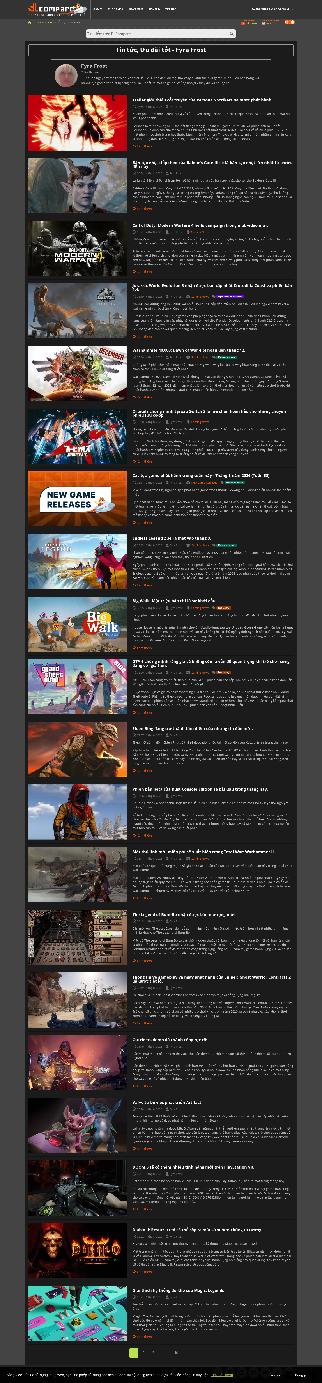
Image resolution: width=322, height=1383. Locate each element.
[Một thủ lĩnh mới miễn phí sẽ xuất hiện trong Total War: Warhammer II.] (77, 874)
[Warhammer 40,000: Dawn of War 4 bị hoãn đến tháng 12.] (77, 373)
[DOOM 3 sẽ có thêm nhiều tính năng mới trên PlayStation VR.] (77, 1187)
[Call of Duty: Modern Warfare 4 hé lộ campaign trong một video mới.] (77, 247)
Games (98, 9)
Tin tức (170, 9)
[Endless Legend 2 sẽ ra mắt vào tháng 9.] (77, 561)
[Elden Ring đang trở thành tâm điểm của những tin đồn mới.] (77, 749)
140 (175, 1352)
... (163, 1352)
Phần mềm (135, 9)
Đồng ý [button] (300, 1375)
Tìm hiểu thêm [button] (222, 1375)
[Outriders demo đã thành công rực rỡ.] (77, 1062)
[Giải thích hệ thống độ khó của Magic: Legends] (77, 1312)
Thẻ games (115, 9)
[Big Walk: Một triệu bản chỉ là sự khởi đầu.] (77, 623)
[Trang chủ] (29, 22)
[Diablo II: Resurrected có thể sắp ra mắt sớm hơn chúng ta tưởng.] (77, 1250)
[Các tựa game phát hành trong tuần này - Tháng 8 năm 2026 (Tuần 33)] (77, 498)
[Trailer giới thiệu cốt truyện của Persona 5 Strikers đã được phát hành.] (77, 122)
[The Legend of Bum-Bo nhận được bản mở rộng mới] (77, 937)
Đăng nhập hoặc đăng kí (270, 9)
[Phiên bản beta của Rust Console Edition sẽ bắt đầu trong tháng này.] (77, 811)
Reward (154, 9)
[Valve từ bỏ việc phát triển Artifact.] (77, 1125)
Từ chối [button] (275, 1375)
